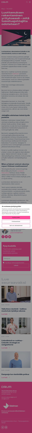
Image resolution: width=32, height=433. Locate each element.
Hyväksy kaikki (16, 217)
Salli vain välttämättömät (16, 225)
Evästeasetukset (16, 221)
